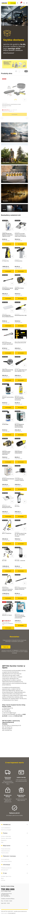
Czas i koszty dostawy (6, 861)
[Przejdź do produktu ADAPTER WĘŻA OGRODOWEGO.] (21, 443)
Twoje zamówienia (5, 848)
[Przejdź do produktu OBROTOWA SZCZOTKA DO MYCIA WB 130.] (8, 361)
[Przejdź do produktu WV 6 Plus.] (21, 498)
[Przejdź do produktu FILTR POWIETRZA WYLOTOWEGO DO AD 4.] (8, 307)
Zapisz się (5, 646)
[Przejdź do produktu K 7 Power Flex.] (8, 253)
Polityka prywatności (6, 867)
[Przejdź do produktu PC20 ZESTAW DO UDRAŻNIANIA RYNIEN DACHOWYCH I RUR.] (14, 90)
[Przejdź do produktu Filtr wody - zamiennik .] (21, 552)
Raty (2, 842)
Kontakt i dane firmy (6, 876)
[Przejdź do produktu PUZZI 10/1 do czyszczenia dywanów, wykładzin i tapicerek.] (8, 579)
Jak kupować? (4, 869)
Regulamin (16, 650)
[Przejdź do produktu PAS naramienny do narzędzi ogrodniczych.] (8, 334)
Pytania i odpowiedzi (6, 838)
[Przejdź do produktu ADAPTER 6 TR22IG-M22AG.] (21, 280)
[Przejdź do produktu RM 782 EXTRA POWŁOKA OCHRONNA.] (8, 470)
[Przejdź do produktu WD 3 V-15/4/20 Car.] (8, 525)
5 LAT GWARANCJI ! (6, 827)
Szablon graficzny (8, 913)
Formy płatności (5, 859)
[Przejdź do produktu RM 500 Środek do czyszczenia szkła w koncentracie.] (21, 389)
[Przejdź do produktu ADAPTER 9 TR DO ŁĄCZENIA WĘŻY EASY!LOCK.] (8, 443)
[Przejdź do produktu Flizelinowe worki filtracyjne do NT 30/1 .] (8, 498)
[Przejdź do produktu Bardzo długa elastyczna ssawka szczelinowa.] (21, 579)
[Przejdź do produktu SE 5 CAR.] (8, 552)
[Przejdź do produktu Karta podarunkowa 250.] (21, 334)
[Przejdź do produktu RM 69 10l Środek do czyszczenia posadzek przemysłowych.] (21, 607)
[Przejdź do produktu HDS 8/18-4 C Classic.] (8, 607)
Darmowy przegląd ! (6, 829)
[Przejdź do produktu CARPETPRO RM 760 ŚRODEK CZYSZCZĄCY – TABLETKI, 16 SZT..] (8, 225)
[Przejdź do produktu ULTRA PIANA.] (8, 416)
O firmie (3, 880)
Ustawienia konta (5, 850)
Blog (2, 878)
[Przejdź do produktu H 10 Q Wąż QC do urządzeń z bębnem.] (21, 470)
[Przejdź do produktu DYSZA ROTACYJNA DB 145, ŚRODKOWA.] (8, 280)
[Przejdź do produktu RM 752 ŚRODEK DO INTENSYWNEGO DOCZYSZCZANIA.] (21, 416)
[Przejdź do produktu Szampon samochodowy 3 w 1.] (8, 389)
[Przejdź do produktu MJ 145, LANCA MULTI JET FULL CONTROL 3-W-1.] (21, 361)
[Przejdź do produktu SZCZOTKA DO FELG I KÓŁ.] (21, 307)
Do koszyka (14, 114)
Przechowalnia (4, 852)
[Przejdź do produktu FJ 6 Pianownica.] (21, 253)
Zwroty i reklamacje (6, 836)
